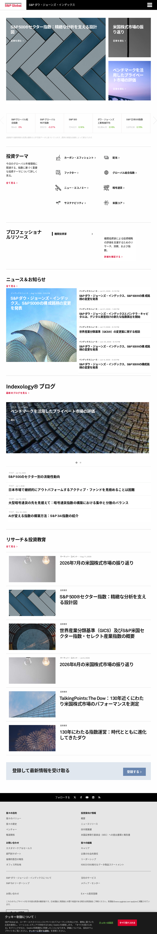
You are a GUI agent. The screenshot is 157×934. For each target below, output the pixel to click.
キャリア (85, 848)
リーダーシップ (88, 859)
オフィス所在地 (13, 864)
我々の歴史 (11, 824)
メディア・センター (90, 883)
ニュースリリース (89, 824)
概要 (83, 818)
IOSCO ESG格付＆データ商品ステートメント (102, 864)
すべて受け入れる (127, 922)
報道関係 (10, 835)
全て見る (10, 183)
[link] (74, 797)
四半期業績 (86, 829)
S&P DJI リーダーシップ (17, 883)
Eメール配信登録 (89, 893)
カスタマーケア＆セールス (19, 848)
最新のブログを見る (16, 393)
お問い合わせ (12, 893)
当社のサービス (88, 878)
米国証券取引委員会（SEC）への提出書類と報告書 (105, 835)
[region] (78, 923)
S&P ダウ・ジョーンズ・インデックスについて (29, 878)
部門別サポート (13, 853)
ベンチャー (11, 829)
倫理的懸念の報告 (14, 859)
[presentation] (2, 116)
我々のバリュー (13, 818)
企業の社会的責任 (89, 853)
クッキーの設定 (106, 922)
